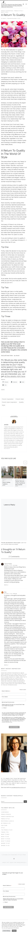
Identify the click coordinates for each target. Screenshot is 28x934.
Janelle (4, 18)
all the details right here (15, 376)
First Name (5, 696)
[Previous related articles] (21, 462)
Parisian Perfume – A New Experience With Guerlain (20, 482)
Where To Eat (5, 843)
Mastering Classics (7, 821)
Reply (6, 585)
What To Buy (5, 834)
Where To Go (5, 845)
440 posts (7, 448)
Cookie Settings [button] (6, 930)
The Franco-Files (6, 830)
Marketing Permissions (8, 702)
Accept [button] (14, 930)
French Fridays (6, 814)
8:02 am (15, 593)
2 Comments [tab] (14, 556)
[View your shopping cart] (23, 4)
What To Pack (5, 839)
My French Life (5, 823)
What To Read (5, 841)
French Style (5, 819)
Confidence (5, 812)
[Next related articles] (25, 462)
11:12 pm (15, 565)
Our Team (4, 825)
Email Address (6, 691)
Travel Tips (5, 832)
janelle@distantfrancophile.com (18, 787)
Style (3, 827)
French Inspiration (7, 816)
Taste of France (8, 563)
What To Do (5, 836)
